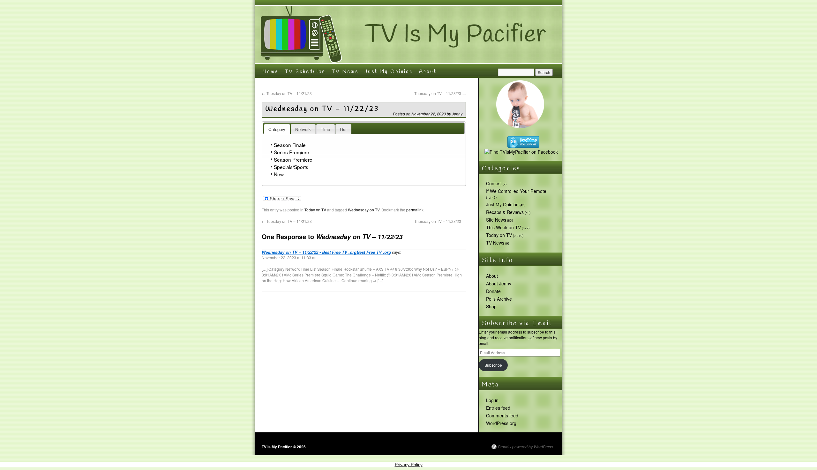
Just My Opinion (389, 71)
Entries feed (498, 408)
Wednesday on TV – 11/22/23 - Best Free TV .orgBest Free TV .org (326, 252)
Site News (496, 220)
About (428, 71)
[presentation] (276, 129)
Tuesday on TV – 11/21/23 (287, 93)
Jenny (457, 113)
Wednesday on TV (363, 209)
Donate (493, 291)
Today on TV (315, 209)
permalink (414, 209)
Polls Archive (499, 299)
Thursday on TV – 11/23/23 (440, 93)
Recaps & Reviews (505, 212)
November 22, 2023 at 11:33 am (290, 257)
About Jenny (498, 283)
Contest (494, 183)
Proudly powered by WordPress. (526, 446)
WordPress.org (501, 423)
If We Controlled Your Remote (516, 191)
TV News (345, 71)
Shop (491, 306)
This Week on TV (503, 227)
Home (270, 71)
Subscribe (493, 365)
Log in (492, 400)
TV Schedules (305, 71)
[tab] (277, 129)
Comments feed (502, 415)
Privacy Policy (409, 464)
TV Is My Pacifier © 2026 (284, 447)
